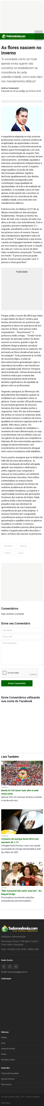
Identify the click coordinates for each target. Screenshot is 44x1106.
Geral (3, 1043)
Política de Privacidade (10, 1073)
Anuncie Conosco (8, 1079)
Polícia (3, 1054)
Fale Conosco (6, 1084)
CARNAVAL (4, 787)
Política (7, 553)
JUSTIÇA (4, 887)
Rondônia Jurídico (8, 1060)
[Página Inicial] (13, 36)
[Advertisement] (22, 582)
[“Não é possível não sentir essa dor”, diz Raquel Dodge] (22, 873)
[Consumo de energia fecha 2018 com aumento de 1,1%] (22, 821)
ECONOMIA (4, 836)
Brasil (20, 553)
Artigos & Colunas (8, 1049)
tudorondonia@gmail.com (17, 972)
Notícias (23, 546)
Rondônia (8, 546)
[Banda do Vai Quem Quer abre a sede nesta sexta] (22, 773)
